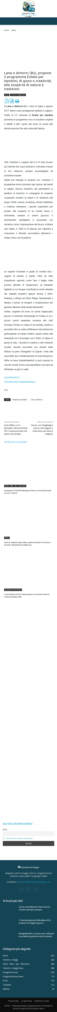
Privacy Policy (13, 1001)
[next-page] (10, 604)
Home (6, 30)
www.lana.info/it (12, 377)
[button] (4, 21)
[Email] (41, 410)
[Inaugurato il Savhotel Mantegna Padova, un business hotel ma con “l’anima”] (28, 467)
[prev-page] (6, 604)
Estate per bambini (20, 400)
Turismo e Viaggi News (18, 95)
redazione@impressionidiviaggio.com (33, 882)
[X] (22, 410)
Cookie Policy (26, 1001)
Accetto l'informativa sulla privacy (19, 838)
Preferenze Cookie (41, 1001)
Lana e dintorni (36, 400)
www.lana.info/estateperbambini (19, 382)
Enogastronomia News (13, 590)
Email (5, 829)
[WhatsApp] (34, 410)
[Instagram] (28, 889)
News (13, 30)
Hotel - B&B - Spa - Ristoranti (15, 486)
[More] (47, 410)
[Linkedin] (28, 410)
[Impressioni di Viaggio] (28, 8)
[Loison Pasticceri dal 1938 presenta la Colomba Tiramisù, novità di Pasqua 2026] (28, 571)
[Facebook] (15, 410)
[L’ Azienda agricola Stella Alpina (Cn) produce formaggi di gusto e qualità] (10, 924)
